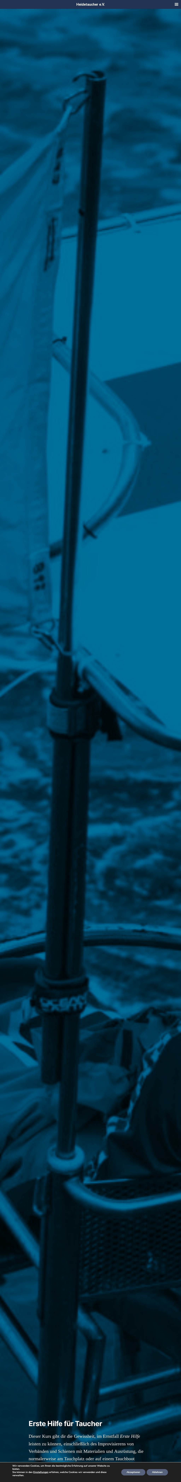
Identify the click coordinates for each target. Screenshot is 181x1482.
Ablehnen (157, 1472)
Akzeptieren (133, 1472)
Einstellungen (40, 1472)
